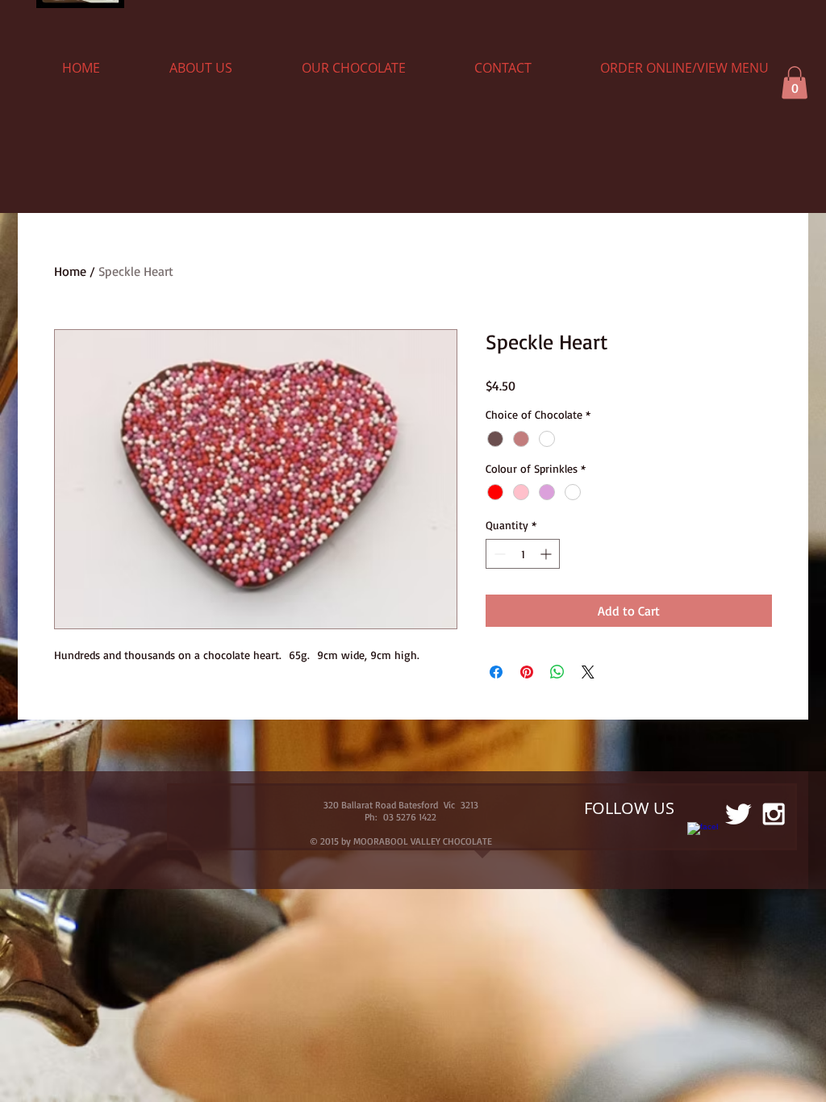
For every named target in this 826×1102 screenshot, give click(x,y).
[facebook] (702, 837)
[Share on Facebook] (496, 672)
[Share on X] (588, 672)
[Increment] (547, 554)
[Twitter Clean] (738, 814)
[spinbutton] (522, 554)
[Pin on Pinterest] (526, 672)
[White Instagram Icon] (773, 814)
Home (70, 271)
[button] (794, 82)
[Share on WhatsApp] (557, 672)
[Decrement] (498, 554)
